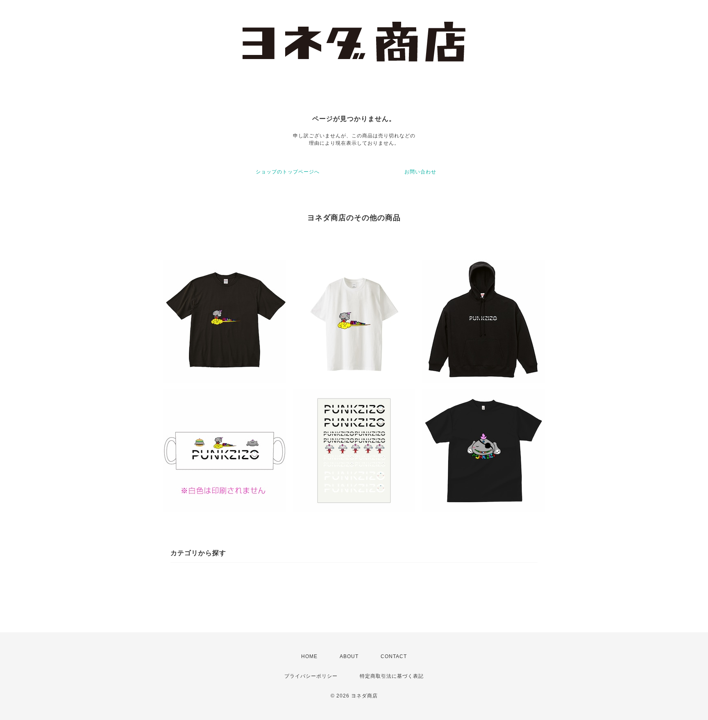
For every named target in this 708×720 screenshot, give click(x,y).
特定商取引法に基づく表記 (392, 676)
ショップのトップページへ (288, 172)
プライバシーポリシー (311, 676)
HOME (309, 656)
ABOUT (349, 656)
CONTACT (394, 656)
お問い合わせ (420, 172)
